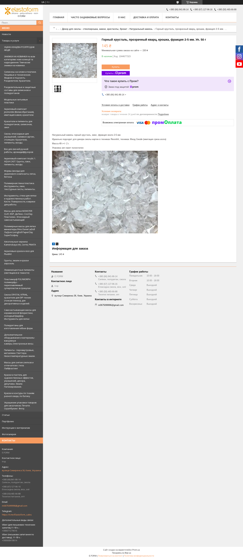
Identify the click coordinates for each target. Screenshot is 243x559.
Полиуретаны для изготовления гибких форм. (18, 327)
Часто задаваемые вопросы (90, 17)
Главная (58, 17)
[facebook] (53, 244)
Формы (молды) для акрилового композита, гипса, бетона (20, 173)
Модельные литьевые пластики (16, 101)
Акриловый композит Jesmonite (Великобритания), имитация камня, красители (19, 111)
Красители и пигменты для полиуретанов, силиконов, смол (18, 124)
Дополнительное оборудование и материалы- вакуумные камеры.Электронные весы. (19, 339)
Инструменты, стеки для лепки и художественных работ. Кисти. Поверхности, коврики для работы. (20, 200)
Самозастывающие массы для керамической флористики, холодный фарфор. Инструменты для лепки (20, 314)
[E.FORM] (21, 11)
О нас (121, 17)
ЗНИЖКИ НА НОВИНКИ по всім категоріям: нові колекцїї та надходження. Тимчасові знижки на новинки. (19, 61)
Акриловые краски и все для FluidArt (19, 252)
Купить (116, 66)
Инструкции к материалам (16, 427)
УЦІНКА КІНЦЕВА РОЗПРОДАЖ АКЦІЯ (19, 48)
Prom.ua (136, 550)
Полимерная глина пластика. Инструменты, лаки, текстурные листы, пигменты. (19, 186)
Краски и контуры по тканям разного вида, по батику (19, 395)
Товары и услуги (10, 40)
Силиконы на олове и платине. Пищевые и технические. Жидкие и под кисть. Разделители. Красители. (20, 76)
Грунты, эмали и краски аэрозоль (16, 262)
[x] (57, 244)
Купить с (110, 73)
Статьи (6, 414)
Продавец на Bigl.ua (121, 553)
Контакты (172, 17)
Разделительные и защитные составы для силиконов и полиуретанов (20, 90)
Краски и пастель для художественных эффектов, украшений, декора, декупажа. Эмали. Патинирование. (19, 380)
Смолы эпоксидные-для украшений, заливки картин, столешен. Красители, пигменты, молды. (19, 138)
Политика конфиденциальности (139, 556)
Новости (6, 34)
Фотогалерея (9, 434)
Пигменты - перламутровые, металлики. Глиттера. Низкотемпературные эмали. (19, 353)
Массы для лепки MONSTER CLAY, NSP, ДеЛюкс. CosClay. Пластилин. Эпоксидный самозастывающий (18, 215)
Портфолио (8, 421)
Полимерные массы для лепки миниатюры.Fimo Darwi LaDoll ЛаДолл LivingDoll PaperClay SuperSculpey (20, 231)
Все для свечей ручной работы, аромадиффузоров (18, 150)
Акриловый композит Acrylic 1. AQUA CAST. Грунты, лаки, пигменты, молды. (20, 161)
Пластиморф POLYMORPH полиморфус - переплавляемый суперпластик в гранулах (17, 284)
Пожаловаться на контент (110, 556)
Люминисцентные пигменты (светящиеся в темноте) (19, 271)
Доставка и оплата (146, 17)
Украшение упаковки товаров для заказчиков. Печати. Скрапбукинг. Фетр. (20, 405)
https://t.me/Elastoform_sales (17, 514)
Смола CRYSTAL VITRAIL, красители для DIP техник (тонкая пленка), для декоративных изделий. (17, 299)
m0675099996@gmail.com (14, 505)
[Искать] (39, 22)
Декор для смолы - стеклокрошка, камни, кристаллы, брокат (94, 29)
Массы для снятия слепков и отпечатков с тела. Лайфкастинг (19, 365)
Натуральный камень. (141, 29)
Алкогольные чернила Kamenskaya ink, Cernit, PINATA (20, 243)
